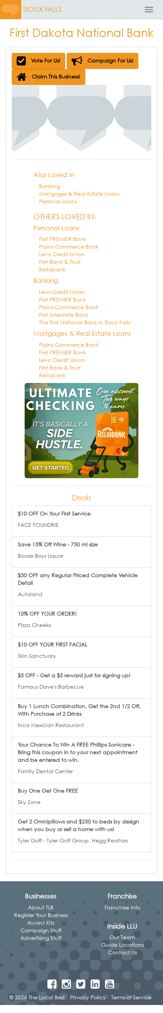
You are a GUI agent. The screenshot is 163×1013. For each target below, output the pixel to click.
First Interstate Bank (63, 314)
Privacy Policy (88, 997)
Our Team (122, 937)
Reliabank (52, 269)
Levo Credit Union (62, 254)
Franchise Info (122, 907)
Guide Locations (122, 944)
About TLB (40, 907)
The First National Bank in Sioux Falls (84, 322)
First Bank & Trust (60, 261)
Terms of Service (131, 997)
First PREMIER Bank (62, 239)
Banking (49, 186)
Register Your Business (41, 915)
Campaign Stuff (40, 930)
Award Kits (40, 922)
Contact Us (122, 952)
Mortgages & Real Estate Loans (79, 193)
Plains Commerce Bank (69, 246)
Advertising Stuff (40, 938)
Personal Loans (58, 201)
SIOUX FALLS (42, 9)
